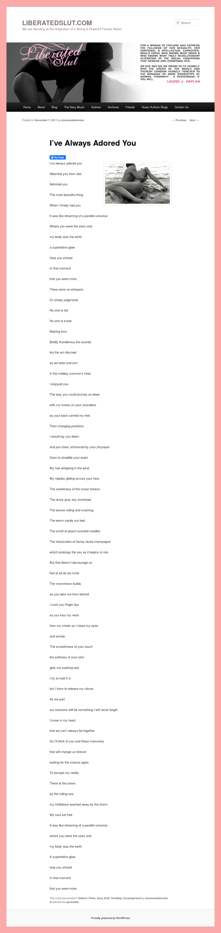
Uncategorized (132, 898)
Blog (54, 107)
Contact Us (182, 107)
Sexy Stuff (103, 898)
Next (194, 120)
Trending (116, 898)
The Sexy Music (74, 107)
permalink (72, 902)
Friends (130, 107)
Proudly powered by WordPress (110, 918)
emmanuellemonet (72, 120)
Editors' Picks (87, 898)
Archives (113, 107)
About (41, 107)
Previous (179, 120)
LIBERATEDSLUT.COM (57, 22)
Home (27, 107)
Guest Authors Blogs (155, 107)
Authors (96, 107)
